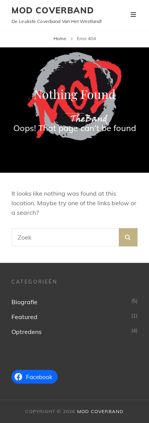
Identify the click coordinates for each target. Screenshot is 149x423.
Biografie (24, 302)
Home (59, 38)
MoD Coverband (52, 10)
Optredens (26, 331)
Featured (24, 317)
